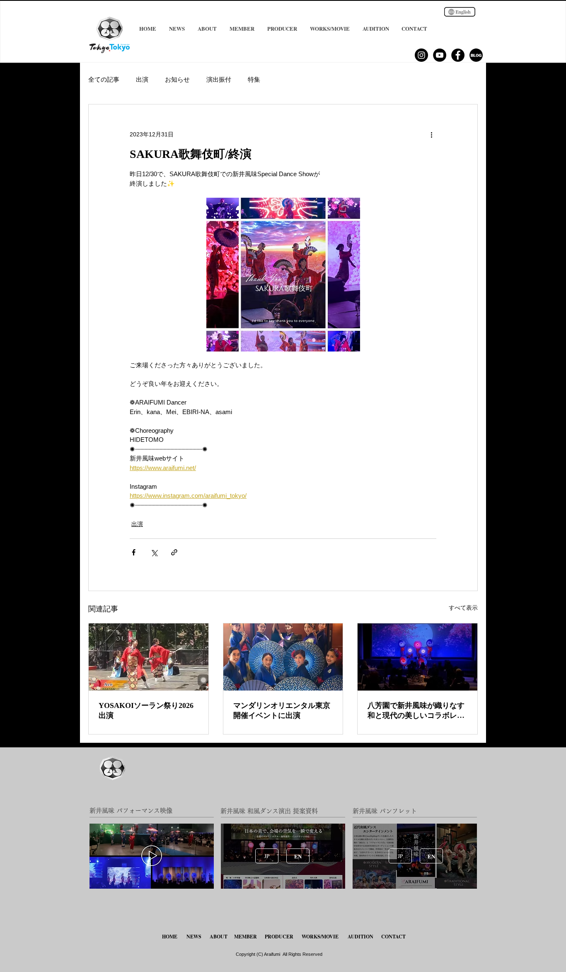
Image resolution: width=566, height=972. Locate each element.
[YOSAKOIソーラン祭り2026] (148, 657)
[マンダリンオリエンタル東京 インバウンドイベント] (283, 657)
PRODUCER (279, 936)
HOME (170, 936)
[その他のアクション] (431, 134)
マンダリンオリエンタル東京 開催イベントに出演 (281, 710)
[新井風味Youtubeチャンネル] (439, 55)
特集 (254, 79)
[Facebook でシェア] (134, 552)
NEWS (193, 936)
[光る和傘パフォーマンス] (417, 657)
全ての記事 (103, 79)
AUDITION (360, 936)
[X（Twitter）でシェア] (154, 552)
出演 (142, 79)
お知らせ (177, 79)
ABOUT (218, 936)
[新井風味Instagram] (421, 55)
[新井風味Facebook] (457, 55)
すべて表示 (463, 607)
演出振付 (218, 79)
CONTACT (393, 936)
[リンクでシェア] (174, 552)
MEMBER (245, 936)
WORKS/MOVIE (320, 936)
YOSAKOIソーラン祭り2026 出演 (146, 710)
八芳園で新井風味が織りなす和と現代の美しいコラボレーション (416, 710)
